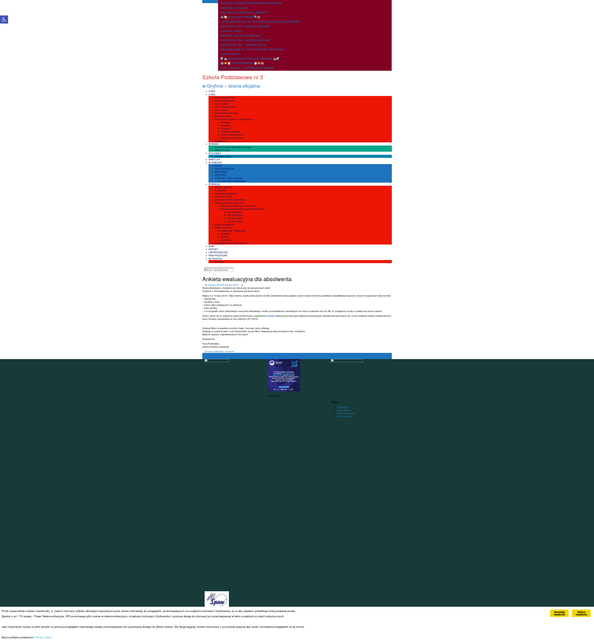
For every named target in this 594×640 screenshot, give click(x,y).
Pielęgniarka (221, 140)
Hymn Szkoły (221, 109)
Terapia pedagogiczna (232, 134)
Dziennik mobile (222, 150)
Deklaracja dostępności (226, 193)
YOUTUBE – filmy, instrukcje (228, 178)
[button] (4, 19)
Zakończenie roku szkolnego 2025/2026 (245, 26)
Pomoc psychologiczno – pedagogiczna (234, 119)
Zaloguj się (342, 407)
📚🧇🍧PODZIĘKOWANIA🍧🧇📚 (242, 63)
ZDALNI (218, 165)
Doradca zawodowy (230, 131)
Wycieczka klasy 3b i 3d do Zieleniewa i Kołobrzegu (252, 49)
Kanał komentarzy (346, 413)
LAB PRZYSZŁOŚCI (218, 252)
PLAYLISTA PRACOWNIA (233, 181)
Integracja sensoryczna (232, 137)
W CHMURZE (215, 162)
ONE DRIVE (220, 174)
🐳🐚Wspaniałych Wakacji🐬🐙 (240, 17)
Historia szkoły (222, 103)
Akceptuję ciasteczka (559, 613)
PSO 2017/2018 (235, 221)
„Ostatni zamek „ (230, 54)
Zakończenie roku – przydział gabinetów (245, 40)
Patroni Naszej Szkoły (225, 106)
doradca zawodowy (214, 351)
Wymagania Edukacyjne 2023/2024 (238, 205)
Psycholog (226, 125)
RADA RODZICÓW (218, 255)
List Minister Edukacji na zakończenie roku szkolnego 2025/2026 (260, 21)
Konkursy (219, 261)
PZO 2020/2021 (235, 212)
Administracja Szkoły (225, 97)
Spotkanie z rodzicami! (234, 8)
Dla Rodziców (215, 258)
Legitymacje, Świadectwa (233, 230)
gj (242, 284)
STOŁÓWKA (215, 153)
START (212, 91)
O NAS (212, 94)
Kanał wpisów (344, 410)
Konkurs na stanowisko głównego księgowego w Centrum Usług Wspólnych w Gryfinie (245, 357)
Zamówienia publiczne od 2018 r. (231, 243)
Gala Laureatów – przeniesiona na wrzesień (247, 67)
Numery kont (227, 239)
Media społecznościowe (226, 113)
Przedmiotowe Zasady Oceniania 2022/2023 (242, 208)
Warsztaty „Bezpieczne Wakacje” (240, 35)
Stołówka (225, 233)
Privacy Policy (43, 637)
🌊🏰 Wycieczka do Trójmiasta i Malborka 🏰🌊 (250, 58)
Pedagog (225, 122)
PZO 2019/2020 (235, 215)
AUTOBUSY (220, 190)
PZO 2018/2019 (235, 218)
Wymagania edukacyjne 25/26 (229, 202)
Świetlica (225, 236)
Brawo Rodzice (211, 354)
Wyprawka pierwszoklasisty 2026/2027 (244, 12)
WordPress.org (344, 416)
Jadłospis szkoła (223, 156)
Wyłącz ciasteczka (581, 613)
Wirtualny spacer (223, 116)
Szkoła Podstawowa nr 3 (232, 77)
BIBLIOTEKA (221, 171)
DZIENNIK (214, 143)
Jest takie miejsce (231, 31)
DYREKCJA (214, 184)
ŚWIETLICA (214, 159)
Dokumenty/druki (223, 227)
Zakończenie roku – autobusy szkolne (243, 44)
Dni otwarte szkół (223, 196)
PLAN (211, 246)
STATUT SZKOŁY (223, 187)
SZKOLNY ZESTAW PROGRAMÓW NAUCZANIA (251, 3)
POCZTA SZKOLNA (224, 168)
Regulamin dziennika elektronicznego (233, 147)
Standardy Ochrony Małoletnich (230, 199)
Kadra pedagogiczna (225, 100)
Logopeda (226, 128)
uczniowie (229, 351)
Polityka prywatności (225, 224)
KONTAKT (213, 249)
